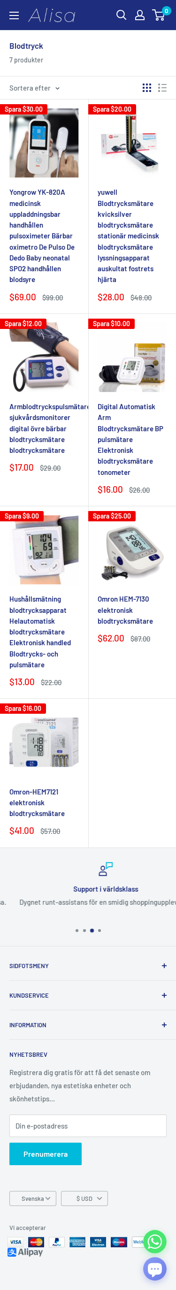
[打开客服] (155, 1269)
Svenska (33, 1198)
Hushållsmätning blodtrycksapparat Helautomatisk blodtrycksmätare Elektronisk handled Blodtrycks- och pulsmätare (40, 632)
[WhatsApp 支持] (155, 1241)
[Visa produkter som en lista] (162, 88)
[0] (159, 15)
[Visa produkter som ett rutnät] (147, 88)
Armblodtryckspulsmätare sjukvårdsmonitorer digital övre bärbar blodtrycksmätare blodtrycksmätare (44, 428)
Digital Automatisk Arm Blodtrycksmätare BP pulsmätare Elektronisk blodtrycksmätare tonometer (130, 439)
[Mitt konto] (140, 15)
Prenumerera (45, 1153)
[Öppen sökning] (121, 15)
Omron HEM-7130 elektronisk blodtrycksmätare (125, 610)
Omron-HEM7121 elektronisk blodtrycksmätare (37, 802)
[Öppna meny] (14, 15)
